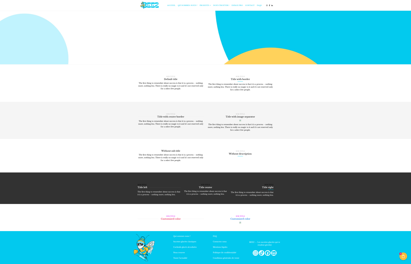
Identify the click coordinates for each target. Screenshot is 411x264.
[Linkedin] (274, 253)
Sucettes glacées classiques (184, 242)
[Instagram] (255, 253)
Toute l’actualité (180, 258)
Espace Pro (237, 5)
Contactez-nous (220, 242)
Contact (250, 5)
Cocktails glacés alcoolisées (185, 247)
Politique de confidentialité (224, 252)
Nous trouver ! (221, 5)
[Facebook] (267, 253)
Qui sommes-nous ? (187, 5)
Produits (204, 5)
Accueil (171, 5)
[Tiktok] (261, 253)
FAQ (215, 236)
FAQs (259, 5)
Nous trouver (179, 252)
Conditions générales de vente (226, 258)
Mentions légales (220, 247)
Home (196, 41)
